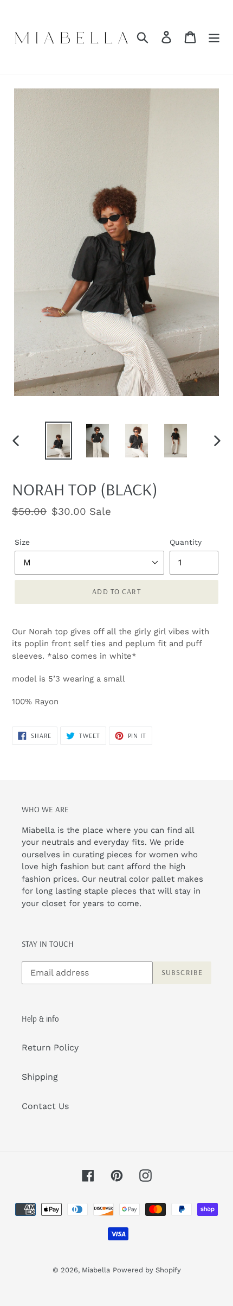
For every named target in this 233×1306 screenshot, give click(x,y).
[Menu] (214, 37)
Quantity (186, 542)
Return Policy (50, 1047)
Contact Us (45, 1106)
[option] (58, 441)
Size (22, 542)
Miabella (96, 1270)
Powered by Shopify (147, 1270)
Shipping (40, 1077)
